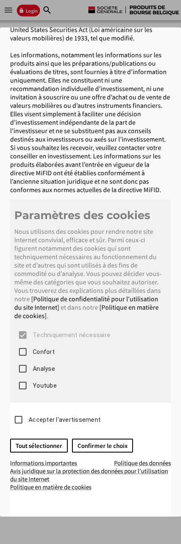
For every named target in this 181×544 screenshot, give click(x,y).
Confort (44, 351)
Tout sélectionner (39, 446)
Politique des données (142, 463)
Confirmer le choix (102, 446)
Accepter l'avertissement (65, 419)
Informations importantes (43, 463)
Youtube (45, 385)
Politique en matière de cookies (50, 487)
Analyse (44, 368)
